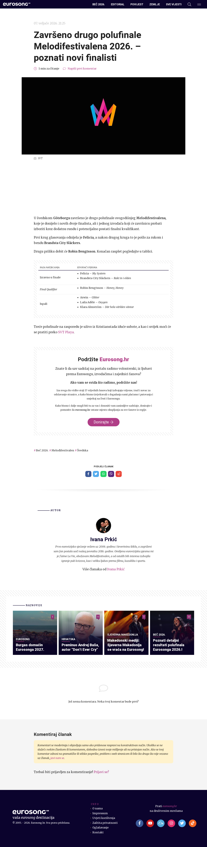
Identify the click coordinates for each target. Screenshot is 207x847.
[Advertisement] (103, 188)
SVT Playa (66, 332)
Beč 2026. (98, 4)
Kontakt (98, 832)
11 (189, 616)
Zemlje (154, 4)
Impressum (100, 813)
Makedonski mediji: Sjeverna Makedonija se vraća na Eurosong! (125, 645)
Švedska (82, 450)
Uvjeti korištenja (103, 818)
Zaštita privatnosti (105, 823)
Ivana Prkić (116, 569)
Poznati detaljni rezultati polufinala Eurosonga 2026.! (168, 645)
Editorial (117, 4)
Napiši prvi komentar (82, 68)
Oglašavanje (100, 827)
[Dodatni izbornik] (199, 4)
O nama (97, 808)
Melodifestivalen (63, 450)
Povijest (136, 4)
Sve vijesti (174, 4)
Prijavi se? (101, 772)
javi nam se (57, 758)
